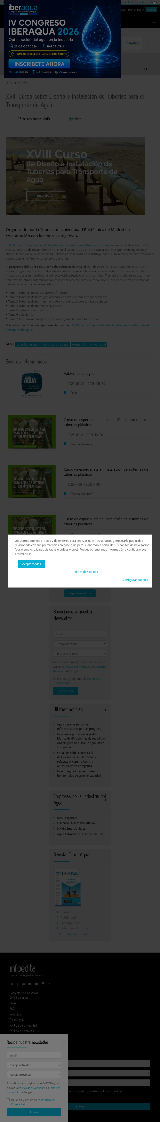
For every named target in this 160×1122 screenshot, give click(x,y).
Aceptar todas (31, 564)
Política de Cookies (85, 572)
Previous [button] (12, 43)
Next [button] (148, 43)
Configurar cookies (135, 580)
